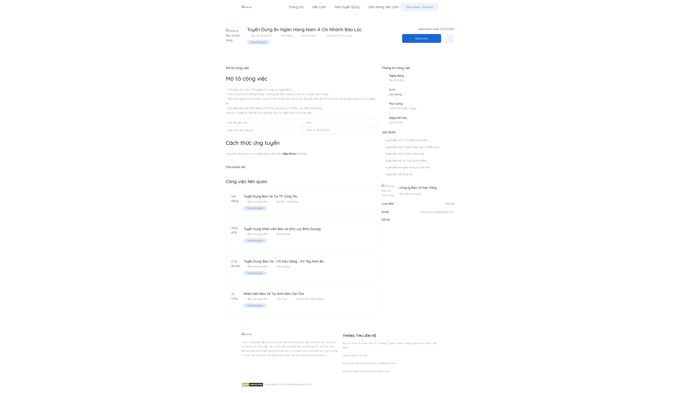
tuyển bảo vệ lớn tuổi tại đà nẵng (405, 160)
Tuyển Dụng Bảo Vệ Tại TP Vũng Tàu (271, 196)
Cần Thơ (282, 298)
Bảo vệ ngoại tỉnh (261, 35)
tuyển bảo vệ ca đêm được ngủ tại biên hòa (412, 147)
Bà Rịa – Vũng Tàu (287, 201)
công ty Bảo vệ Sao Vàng (418, 188)
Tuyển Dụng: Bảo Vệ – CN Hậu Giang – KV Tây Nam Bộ (284, 261)
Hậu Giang (283, 266)
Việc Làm (319, 7)
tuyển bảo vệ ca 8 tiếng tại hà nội (406, 140)
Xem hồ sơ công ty (410, 193)
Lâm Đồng (286, 35)
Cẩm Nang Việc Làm (383, 7)
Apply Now (421, 38)
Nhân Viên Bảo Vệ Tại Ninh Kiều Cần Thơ (274, 294)
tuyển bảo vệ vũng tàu (399, 174)
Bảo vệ (450, 203)
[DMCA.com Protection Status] (252, 384)
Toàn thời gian (258, 42)
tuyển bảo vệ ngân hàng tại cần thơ (407, 167)
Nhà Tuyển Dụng (347, 7)
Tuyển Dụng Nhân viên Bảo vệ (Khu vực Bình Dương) (282, 229)
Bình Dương (283, 234)
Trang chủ (296, 7)
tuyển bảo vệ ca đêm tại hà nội (404, 153)
